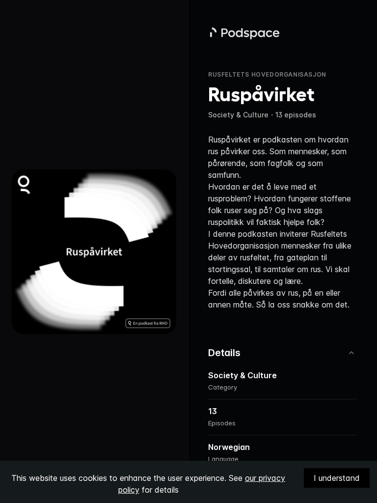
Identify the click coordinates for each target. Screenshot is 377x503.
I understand (337, 478)
